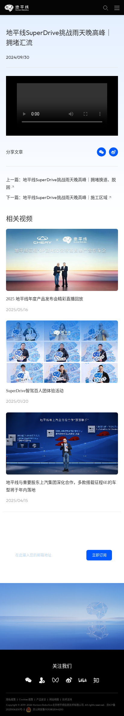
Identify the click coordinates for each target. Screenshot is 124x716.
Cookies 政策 (26, 699)
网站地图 (54, 699)
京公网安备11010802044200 (48, 709)
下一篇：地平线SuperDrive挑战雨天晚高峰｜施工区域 (56, 197)
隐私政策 (29, 567)
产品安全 (41, 699)
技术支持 (67, 699)
